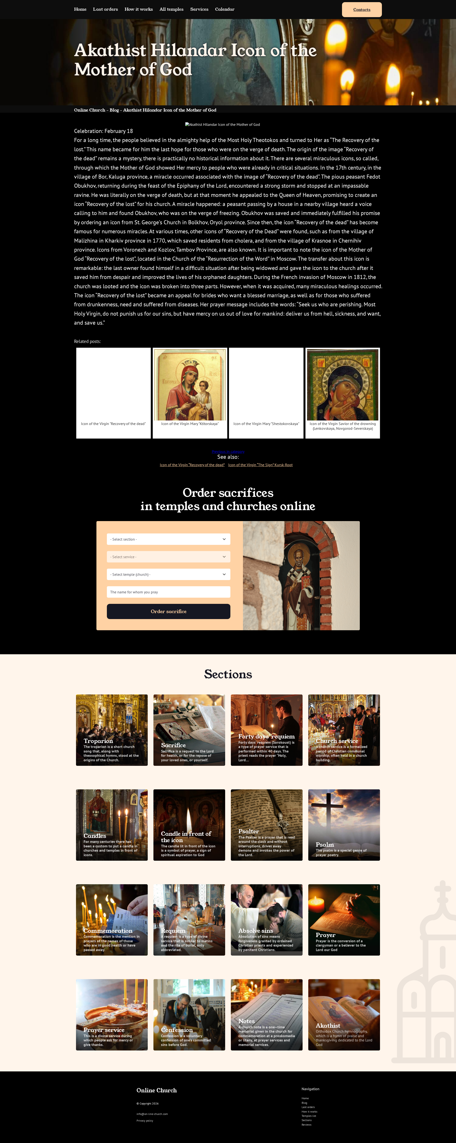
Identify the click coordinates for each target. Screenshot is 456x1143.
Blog (304, 1102)
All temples (172, 9)
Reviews (306, 1124)
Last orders (105, 9)
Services (199, 9)
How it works (139, 9)
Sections (307, 1120)
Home (80, 9)
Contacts (361, 9)
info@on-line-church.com (152, 1114)
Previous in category (228, 451)
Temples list (309, 1116)
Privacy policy (145, 1120)
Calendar (225, 9)
